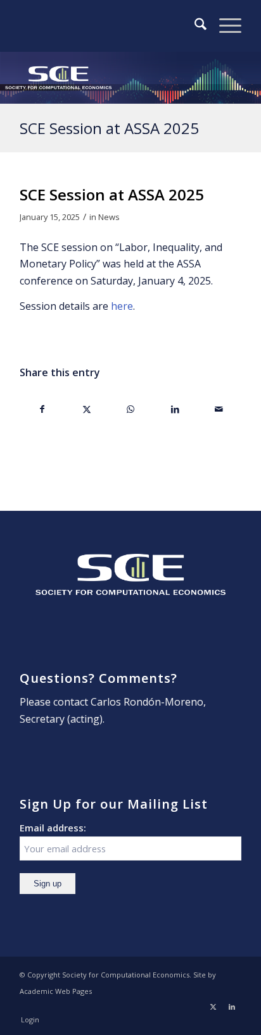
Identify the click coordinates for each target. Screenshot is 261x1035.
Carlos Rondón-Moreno (147, 702)
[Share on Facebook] (42, 409)
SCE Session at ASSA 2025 (109, 128)
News (109, 217)
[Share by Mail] (219, 409)
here (122, 306)
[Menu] (224, 26)
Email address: (53, 827)
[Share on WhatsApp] (131, 409)
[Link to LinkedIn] (231, 1006)
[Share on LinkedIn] (175, 409)
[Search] (194, 26)
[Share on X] (87, 409)
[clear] (108, 26)
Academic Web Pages (56, 991)
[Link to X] (212, 1006)
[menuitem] (194, 26)
